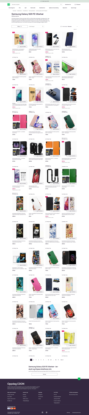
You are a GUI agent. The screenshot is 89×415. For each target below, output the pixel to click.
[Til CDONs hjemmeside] (8, 4)
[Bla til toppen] (79, 379)
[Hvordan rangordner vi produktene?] (61, 26)
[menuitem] (11, 8)
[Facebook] (46, 412)
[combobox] (37, 4)
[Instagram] (42, 412)
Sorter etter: (64, 26)
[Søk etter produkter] (61, 4)
